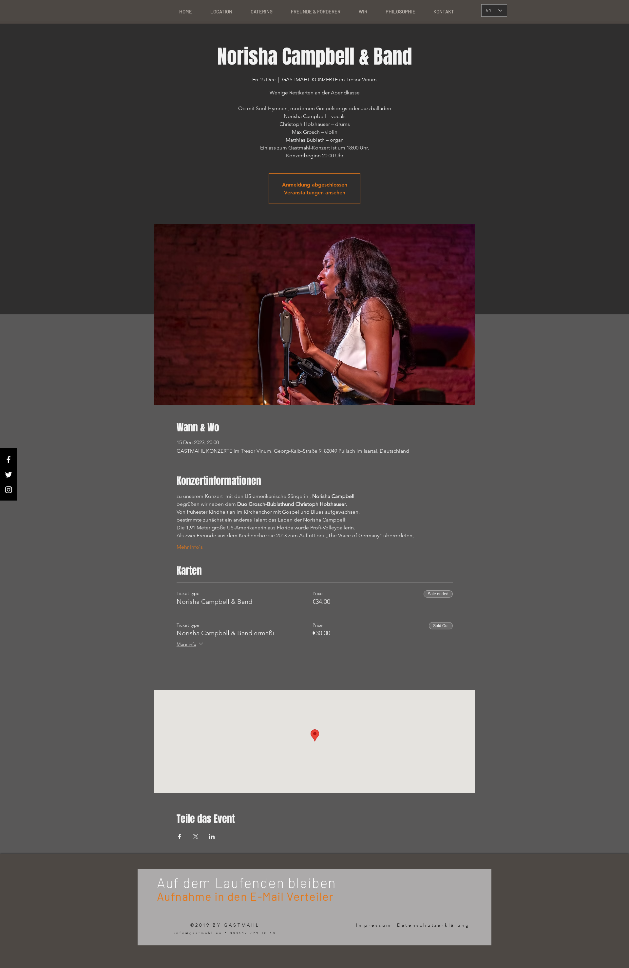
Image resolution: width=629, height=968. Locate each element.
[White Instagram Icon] (8, 489)
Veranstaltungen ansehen (314, 192)
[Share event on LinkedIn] (212, 836)
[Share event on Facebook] (180, 836)
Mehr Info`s (190, 547)
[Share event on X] (196, 836)
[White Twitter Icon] (8, 474)
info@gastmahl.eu (198, 933)
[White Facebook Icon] (8, 459)
